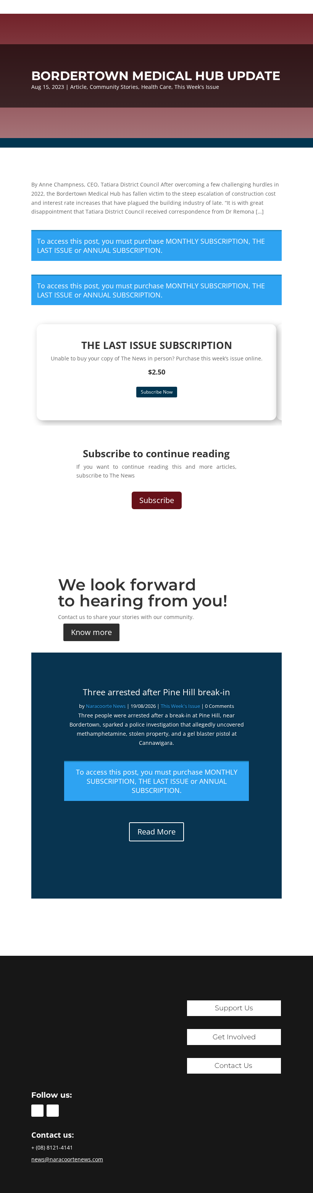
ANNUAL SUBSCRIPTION (122, 250)
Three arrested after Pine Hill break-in (156, 692)
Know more (91, 632)
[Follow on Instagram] (53, 1111)
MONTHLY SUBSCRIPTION (207, 241)
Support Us (234, 1008)
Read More (156, 831)
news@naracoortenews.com (67, 1159)
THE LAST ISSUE (164, 781)
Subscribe (156, 500)
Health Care (156, 86)
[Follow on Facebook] (37, 1111)
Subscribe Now (157, 392)
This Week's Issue (196, 86)
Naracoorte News (106, 706)
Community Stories (114, 86)
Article (78, 86)
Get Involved (234, 1037)
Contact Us (233, 1065)
